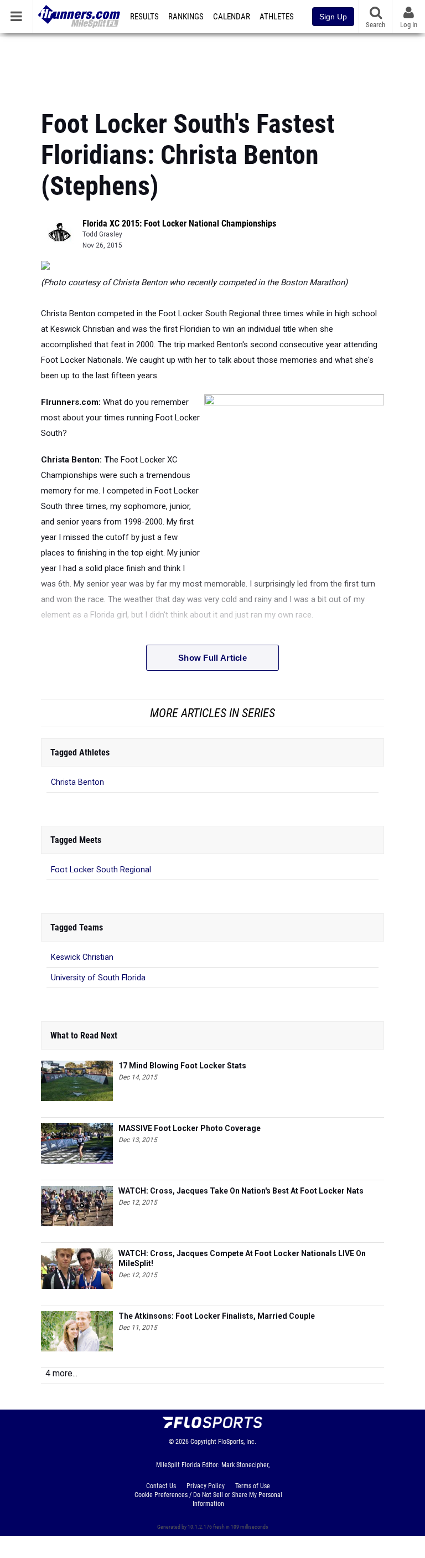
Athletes (277, 17)
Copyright (203, 1442)
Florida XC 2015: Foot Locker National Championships (179, 223)
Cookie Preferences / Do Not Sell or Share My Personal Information (208, 1499)
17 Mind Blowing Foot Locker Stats (182, 1065)
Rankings (186, 17)
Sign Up (333, 16)
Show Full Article (212, 657)
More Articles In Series (212, 713)
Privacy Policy (205, 1486)
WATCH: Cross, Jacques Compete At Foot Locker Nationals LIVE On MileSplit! (242, 1258)
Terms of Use (252, 1486)
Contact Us (161, 1486)
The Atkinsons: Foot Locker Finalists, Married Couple (216, 1316)
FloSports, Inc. (237, 1442)
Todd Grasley (102, 234)
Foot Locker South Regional (101, 870)
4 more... (61, 1373)
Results (144, 17)
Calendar (231, 17)
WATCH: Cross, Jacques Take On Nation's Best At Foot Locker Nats (241, 1190)
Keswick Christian (82, 957)
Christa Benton (77, 782)
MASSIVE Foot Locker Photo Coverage (189, 1128)
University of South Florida (98, 978)
